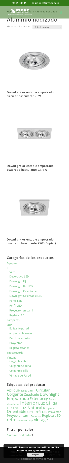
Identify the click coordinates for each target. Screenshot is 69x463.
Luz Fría (13, 408)
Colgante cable (18, 361)
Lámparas (13, 320)
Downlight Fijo (18, 281)
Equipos (12, 263)
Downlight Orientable (23, 291)
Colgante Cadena (20, 366)
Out (9, 325)
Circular (43, 390)
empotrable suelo (20, 333)
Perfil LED (15, 305)
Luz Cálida (47, 403)
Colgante (15, 394)
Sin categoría (15, 353)
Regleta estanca (19, 348)
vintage (41, 419)
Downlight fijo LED (21, 286)
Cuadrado (31, 394)
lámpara (49, 408)
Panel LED (15, 301)
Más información (43, 450)
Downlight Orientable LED (25, 296)
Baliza (23, 390)
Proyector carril (18, 415)
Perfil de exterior (20, 338)
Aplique (13, 390)
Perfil (30, 412)
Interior (29, 402)
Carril (12, 271)
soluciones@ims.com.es (37, 459)
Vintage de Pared (20, 375)
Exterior (36, 398)
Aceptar (35, 454)
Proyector (15, 343)
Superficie (22, 420)
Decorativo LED (19, 276)
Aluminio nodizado (19, 435)
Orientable (16, 411)
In (8, 268)
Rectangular (36, 416)
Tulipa (30, 420)
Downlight (49, 394)
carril (31, 390)
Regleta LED (16, 315)
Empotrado (18, 398)
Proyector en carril (21, 310)
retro (12, 419)
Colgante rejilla (18, 371)
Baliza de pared (19, 328)
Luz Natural (30, 407)
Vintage (11, 357)
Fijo (46, 399)
